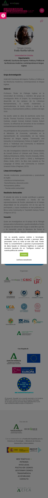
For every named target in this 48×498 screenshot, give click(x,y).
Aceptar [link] (24, 254)
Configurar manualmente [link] (24, 259)
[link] (3, 15)
